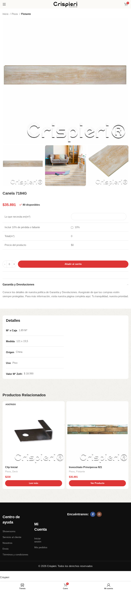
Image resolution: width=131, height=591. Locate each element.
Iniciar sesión (37, 540)
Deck (15, 471)
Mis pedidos (40, 547)
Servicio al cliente (12, 537)
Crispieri (51, 566)
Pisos (15, 13)
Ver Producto (97, 483)
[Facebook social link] (92, 514)
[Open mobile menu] (4, 4)
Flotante (26, 13)
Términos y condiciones (15, 554)
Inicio (6, 13)
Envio (6, 548)
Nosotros (7, 543)
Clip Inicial (11, 467)
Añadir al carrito (73, 264)
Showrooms (9, 531)
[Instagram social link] (99, 514)
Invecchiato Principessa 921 (85, 467)
